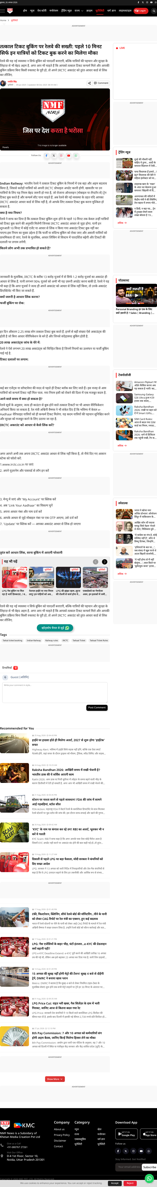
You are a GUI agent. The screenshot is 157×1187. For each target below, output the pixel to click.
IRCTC (65, 640)
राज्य (77, 1134)
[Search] (154, 11)
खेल (99, 1129)
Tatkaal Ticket (79, 640)
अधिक (120, 223)
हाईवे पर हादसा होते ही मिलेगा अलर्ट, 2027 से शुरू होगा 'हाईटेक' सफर (68, 743)
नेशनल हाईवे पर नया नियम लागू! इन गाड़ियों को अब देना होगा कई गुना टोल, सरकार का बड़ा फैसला (41, 593)
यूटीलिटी (10, 85)
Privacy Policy (62, 1135)
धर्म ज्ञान (101, 1139)
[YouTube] (68, 155)
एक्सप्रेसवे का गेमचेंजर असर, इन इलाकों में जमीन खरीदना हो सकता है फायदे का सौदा (95, 593)
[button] (104, 561)
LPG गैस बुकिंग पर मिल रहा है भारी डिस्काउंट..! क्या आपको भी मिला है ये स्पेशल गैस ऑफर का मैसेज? (14, 593)
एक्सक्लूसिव (80, 1139)
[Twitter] (54, 155)
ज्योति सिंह (12, 81)
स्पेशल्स (123, 503)
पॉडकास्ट (123, 281)
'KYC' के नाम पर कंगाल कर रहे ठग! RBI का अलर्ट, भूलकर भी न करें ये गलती (68, 832)
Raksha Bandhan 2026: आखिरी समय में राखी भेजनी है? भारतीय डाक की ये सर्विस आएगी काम (66, 772)
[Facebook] (46, 155)
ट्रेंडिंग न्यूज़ (124, 153)
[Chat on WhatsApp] (149, 1178)
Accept (115, 1183)
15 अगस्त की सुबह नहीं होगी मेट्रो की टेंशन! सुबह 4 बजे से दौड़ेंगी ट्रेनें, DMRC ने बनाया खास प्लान (68, 976)
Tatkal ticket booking (12, 640)
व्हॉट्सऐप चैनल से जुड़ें (53, 628)
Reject (130, 1183)
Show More (53, 1079)
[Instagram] (61, 155)
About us (59, 1129)
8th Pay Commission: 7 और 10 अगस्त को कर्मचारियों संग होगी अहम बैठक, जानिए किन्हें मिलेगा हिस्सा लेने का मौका (67, 1036)
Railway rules (51, 640)
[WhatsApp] (76, 155)
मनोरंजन (101, 1134)
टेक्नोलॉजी (124, 375)
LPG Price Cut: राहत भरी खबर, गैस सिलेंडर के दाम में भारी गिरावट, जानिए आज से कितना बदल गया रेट (66, 1006)
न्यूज (77, 1129)
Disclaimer (60, 1141)
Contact (58, 1146)
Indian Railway (34, 640)
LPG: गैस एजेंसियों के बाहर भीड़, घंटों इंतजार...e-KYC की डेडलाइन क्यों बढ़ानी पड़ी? (69, 946)
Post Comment (97, 707)
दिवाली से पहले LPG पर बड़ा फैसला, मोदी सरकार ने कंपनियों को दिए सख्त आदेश (67, 861)
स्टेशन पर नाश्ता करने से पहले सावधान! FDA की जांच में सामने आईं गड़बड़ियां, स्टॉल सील (66, 802)
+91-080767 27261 (17, 1147)
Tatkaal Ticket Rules (99, 640)
